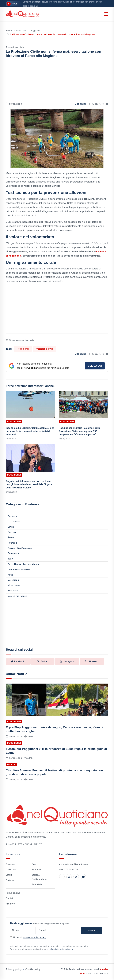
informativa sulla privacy (34, 937)
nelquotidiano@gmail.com (73, 864)
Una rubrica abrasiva (19, 569)
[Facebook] (62, 876)
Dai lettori (13, 580)
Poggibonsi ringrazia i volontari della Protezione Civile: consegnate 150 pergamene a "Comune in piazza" (79, 431)
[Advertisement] (57, 81)
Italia (10, 558)
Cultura (12, 532)
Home (9, 30)
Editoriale (13, 553)
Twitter (44, 661)
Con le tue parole (17, 596)
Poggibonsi (35, 30)
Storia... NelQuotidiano (20, 548)
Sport (11, 537)
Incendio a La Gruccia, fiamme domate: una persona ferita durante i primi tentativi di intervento (30, 431)
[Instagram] (76, 876)
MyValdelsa (14, 585)
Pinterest (93, 661)
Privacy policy (14, 969)
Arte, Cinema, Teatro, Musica (23, 564)
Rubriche (12, 543)
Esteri (11, 527)
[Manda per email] (107, 103)
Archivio (10, 903)
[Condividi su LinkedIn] (96, 103)
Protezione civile (44, 348)
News (10, 574)
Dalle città (21, 30)
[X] (69, 876)
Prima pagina (13, 892)
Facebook (19, 661)
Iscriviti (91, 930)
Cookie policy (33, 969)
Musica (11, 764)
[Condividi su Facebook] (89, 103)
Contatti (10, 898)
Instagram (69, 661)
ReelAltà (13, 590)
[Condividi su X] (93, 103)
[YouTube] (83, 876)
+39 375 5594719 (68, 869)
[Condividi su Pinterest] (103, 103)
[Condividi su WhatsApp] (100, 103)
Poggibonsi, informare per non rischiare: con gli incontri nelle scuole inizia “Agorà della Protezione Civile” (29, 484)
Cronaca (12, 516)
